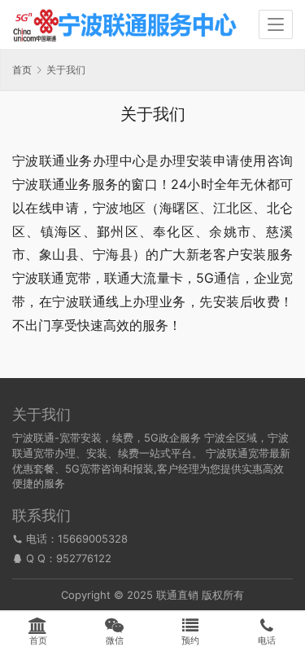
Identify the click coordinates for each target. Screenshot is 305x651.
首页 (22, 70)
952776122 (83, 558)
